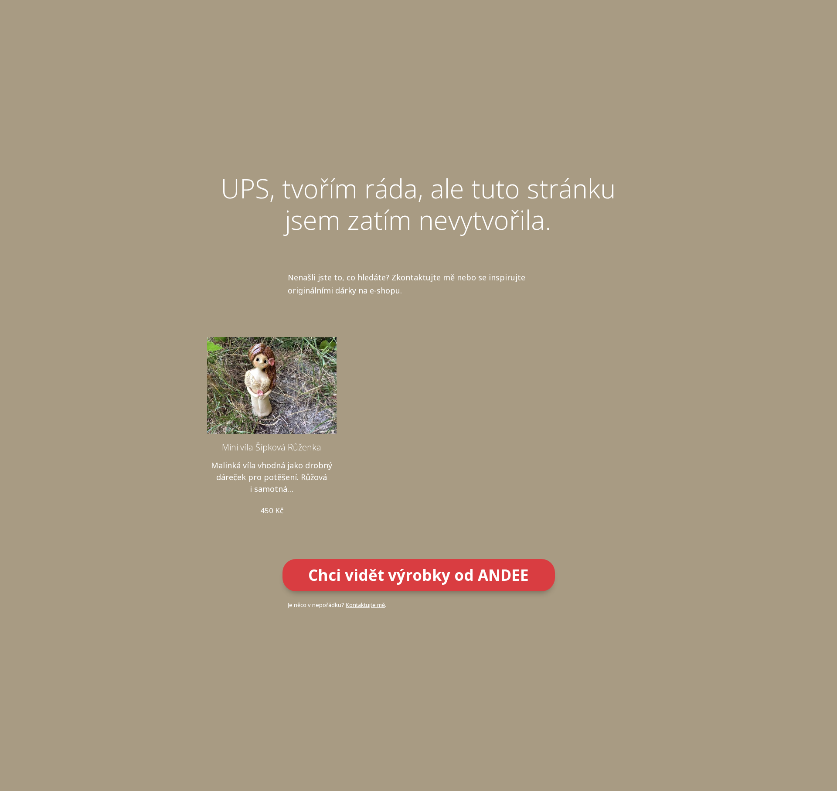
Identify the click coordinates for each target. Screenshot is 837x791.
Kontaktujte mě (365, 605)
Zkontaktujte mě (423, 277)
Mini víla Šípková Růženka (271, 447)
